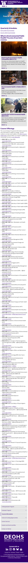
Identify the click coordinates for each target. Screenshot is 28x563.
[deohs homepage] (14, 539)
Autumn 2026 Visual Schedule (8, 33)
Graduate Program (6, 510)
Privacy (17, 552)
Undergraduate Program (8, 506)
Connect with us (14, 546)
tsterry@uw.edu (16, 137)
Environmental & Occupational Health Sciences (14, 2)
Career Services (6, 521)
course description (6, 141)
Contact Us (7, 552)
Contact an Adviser (6, 529)
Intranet (13, 552)
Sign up (3, 68)
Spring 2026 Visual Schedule (7, 30)
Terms (21, 552)
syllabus (14, 366)
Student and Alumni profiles (9, 525)
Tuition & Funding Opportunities (10, 517)
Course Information (7, 514)
